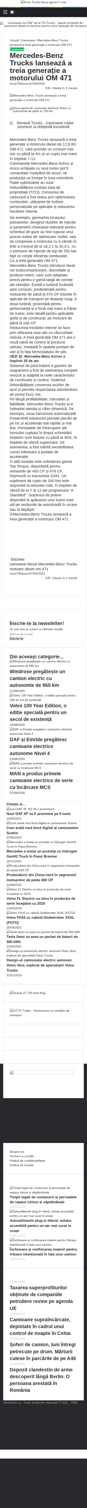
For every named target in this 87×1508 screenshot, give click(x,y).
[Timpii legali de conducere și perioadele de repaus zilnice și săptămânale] (43, 1192)
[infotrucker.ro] (21, 12)
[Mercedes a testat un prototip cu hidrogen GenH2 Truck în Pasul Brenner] (43, 846)
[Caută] (82, 14)
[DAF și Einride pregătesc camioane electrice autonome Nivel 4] (43, 733)
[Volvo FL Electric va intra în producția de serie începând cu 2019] (43, 894)
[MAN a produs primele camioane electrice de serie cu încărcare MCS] (43, 768)
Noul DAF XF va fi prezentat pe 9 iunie (39, 814)
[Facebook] (10, 582)
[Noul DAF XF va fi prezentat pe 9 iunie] (30, 809)
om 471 (42, 569)
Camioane (28, 40)
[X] (1, 1451)
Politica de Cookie (22, 1165)
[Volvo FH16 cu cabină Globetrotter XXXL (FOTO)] (41, 912)
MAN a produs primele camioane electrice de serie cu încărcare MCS (41, 780)
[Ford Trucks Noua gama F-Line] (43, 3)
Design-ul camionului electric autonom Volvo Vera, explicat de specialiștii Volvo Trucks (40, 965)
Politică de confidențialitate (27, 1160)
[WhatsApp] (11, 587)
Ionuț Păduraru (20, 83)
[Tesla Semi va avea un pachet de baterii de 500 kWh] (43, 932)
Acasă (14, 40)
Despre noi (17, 1151)
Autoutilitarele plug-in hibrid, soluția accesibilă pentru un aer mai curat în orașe (40, 1226)
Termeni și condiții (22, 1156)
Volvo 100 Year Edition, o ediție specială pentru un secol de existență (38, 712)
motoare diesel (22, 569)
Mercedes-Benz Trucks (29, 139)
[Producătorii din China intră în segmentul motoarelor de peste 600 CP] (43, 870)
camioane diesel (23, 564)
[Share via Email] (11, 582)
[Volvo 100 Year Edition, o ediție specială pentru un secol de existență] (43, 700)
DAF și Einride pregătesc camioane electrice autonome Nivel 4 (38, 746)
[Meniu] (5, 14)
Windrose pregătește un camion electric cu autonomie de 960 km (37, 678)
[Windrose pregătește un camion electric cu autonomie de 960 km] (43, 665)
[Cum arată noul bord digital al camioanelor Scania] (42, 823)
